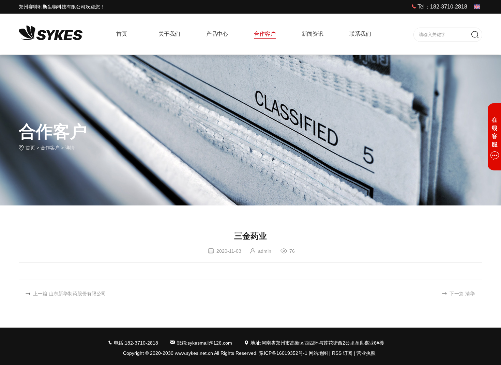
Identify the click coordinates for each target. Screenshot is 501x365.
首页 (30, 147)
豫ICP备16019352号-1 (283, 353)
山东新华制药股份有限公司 (77, 293)
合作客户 (50, 147)
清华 (470, 293)
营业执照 (366, 353)
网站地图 (318, 353)
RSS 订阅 (342, 353)
